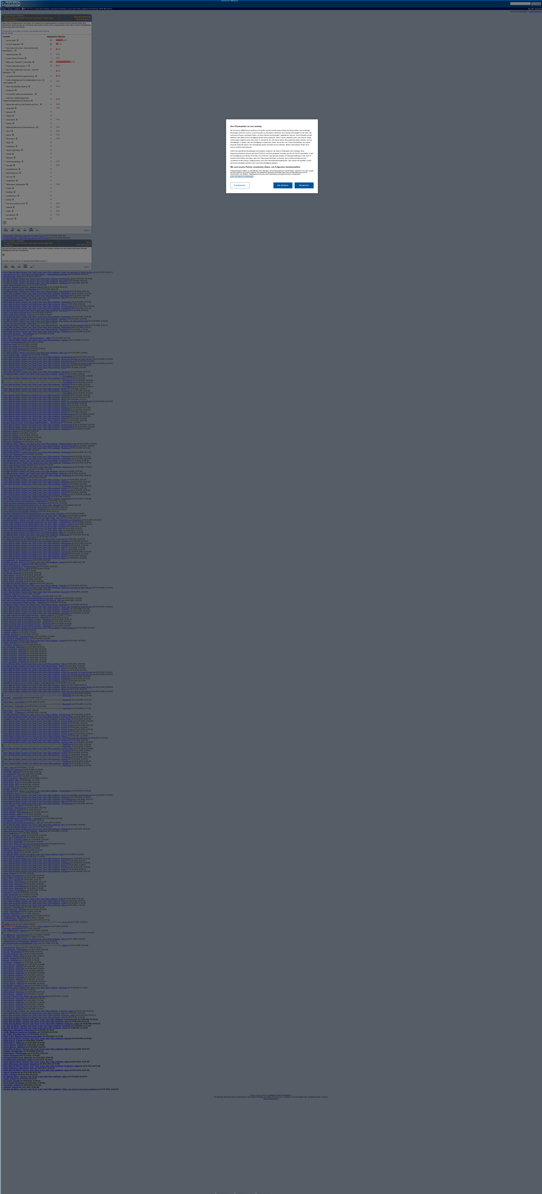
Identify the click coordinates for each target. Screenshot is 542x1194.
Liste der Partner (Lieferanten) (241, 176)
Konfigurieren (239, 185)
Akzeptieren (304, 185)
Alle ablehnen (282, 185)
